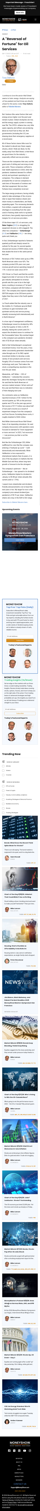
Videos (8, 770)
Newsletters (19, 1476)
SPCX (26, 1269)
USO (34, 1323)
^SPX (34, 1217)
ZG (32, 914)
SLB (16, 56)
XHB (30, 914)
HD (26, 1063)
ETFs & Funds (10, 786)
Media (19, 1469)
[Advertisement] (20, 574)
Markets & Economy (12, 804)
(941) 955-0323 (20, 1491)
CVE (28, 1426)
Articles (8, 766)
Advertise (19, 1458)
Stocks (8, 808)
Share (6, 30)
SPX (30, 1426)
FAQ (19, 1465)
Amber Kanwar (16, 1420)
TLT (35, 863)
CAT (24, 1375)
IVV (19, 1114)
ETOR (27, 1166)
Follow (11, 81)
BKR (15, 225)
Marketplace (19, 1473)
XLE (32, 1323)
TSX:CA (34, 1426)
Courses (8, 775)
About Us (19, 1462)
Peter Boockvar (16, 960)
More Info (20, 12)
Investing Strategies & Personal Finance (19, 799)
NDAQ (29, 1063)
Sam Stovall (15, 857)
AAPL (16, 1114)
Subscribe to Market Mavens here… (15, 502)
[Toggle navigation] (35, 19)
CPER (32, 1269)
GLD (19, 1269)
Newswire (19, 1480)
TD (32, 1114)
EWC (34, 1114)
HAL (13, 56)
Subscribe (20, 640)
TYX (34, 1063)
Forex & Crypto (10, 790)
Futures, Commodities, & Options (16, 795)
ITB (35, 914)
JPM (21, 1114)
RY (27, 1114)
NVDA (24, 1114)
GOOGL (22, 1269)
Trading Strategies (12, 813)
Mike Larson (15, 908)
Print (14, 30)
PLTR (29, 1375)
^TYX (12, 1269)
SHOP (29, 1114)
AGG (24, 1063)
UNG (29, 1323)
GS (30, 1166)
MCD (26, 1375)
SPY (32, 863)
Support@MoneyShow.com (20, 1487)
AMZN (15, 1269)
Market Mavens (14, 107)
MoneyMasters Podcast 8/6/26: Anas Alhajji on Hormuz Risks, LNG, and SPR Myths (19, 1303)
